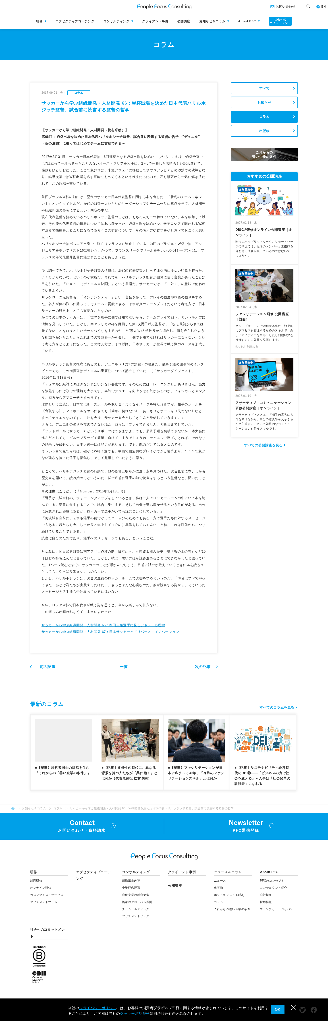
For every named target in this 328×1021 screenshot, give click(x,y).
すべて (264, 88)
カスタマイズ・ (46, 895)
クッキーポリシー (135, 1013)
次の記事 (203, 667)
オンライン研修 (40, 887)
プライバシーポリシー (97, 1008)
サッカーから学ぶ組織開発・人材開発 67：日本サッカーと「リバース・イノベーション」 (112, 632)
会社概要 (266, 895)
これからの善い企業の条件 (232, 909)
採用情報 (266, 902)
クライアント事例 (155, 21)
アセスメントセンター (137, 916)
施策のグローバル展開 (137, 902)
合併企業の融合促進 (135, 895)
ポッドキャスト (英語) (229, 895)
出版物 (264, 131)
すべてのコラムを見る (276, 707)
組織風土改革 (131, 880)
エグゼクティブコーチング (75, 21)
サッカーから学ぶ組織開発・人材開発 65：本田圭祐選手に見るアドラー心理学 (103, 625)
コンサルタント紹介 (273, 887)
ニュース (220, 880)
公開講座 (184, 21)
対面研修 (36, 880)
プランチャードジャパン (276, 909)
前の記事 (48, 667)
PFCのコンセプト (272, 880)
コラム (264, 116)
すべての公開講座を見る (263, 445)
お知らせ (264, 102)
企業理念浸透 (131, 887)
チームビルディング (135, 909)
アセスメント (43, 902)
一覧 (124, 667)
